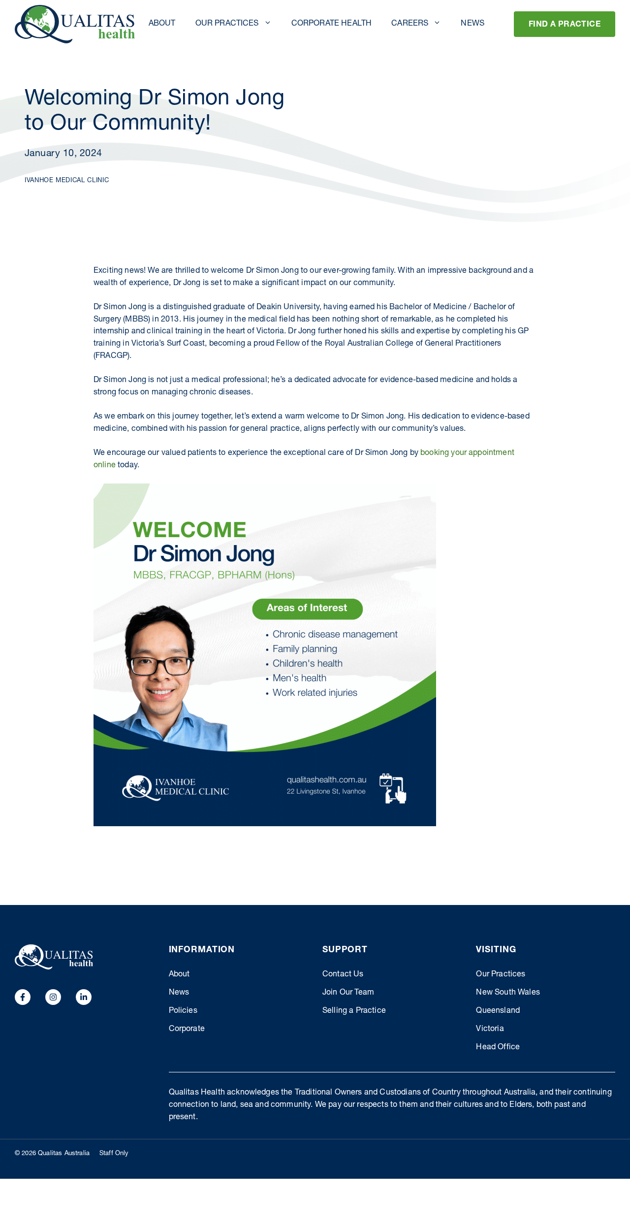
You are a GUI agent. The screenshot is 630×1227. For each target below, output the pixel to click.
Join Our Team (348, 993)
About (162, 24)
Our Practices (227, 24)
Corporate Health (331, 24)
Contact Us (343, 975)
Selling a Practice (354, 1011)
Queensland (498, 1011)
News (472, 24)
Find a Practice (564, 25)
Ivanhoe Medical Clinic (67, 181)
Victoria (490, 1029)
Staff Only (114, 1154)
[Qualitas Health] (75, 24)
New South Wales (507, 993)
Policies (183, 1011)
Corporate (187, 1029)
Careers (409, 24)
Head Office (498, 1048)
